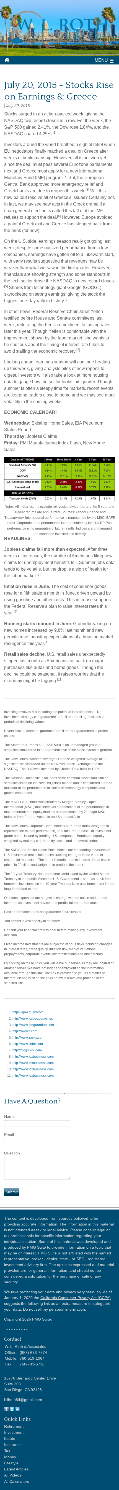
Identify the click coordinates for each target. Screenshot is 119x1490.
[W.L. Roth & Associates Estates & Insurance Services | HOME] (59, 45)
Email (9, 1134)
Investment (14, 1432)
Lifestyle (11, 1463)
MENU (101, 60)
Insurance (13, 1444)
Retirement (14, 1426)
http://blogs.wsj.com (27, 1050)
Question (12, 1153)
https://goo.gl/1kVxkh (27, 1012)
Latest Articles (16, 1469)
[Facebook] (6, 1410)
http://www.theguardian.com (33, 1025)
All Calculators (16, 1481)
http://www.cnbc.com (27, 1044)
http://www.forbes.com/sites (32, 1019)
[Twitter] (12, 1410)
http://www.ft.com (24, 1031)
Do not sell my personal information (54, 1309)
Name (9, 1116)
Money (10, 1457)
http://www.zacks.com (28, 1038)
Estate (9, 1438)
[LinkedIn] (17, 1410)
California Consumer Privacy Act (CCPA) (75, 1297)
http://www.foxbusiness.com (33, 1057)
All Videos (12, 1475)
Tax (7, 1450)
